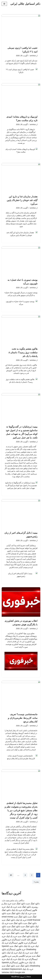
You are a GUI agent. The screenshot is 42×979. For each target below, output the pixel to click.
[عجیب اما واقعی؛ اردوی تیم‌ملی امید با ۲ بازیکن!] (21, 29)
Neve (29, 977)
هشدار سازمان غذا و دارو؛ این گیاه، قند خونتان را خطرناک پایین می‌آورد (22, 200)
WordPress (15, 977)
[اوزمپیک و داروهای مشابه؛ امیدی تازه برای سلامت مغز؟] (21, 98)
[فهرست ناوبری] (4, 4)
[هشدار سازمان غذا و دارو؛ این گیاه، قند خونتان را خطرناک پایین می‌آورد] (21, 177)
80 (11, 875)
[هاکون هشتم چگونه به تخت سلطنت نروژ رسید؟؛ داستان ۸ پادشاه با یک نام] (21, 330)
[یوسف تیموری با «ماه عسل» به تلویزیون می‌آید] (21, 261)
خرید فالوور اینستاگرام (20, 930)
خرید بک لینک (11, 907)
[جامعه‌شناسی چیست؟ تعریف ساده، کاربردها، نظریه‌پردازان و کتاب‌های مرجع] (21, 695)
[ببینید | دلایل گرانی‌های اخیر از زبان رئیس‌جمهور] (21, 514)
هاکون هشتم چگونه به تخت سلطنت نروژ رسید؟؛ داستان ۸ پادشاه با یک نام (23, 352)
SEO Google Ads (17, 972)
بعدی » (36, 882)
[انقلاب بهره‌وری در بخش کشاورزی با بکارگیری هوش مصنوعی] (21, 602)
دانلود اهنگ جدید (33, 903)
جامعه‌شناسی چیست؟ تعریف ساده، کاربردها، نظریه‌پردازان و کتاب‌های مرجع (23, 718)
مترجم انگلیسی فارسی (21, 956)
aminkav (33, 56)
